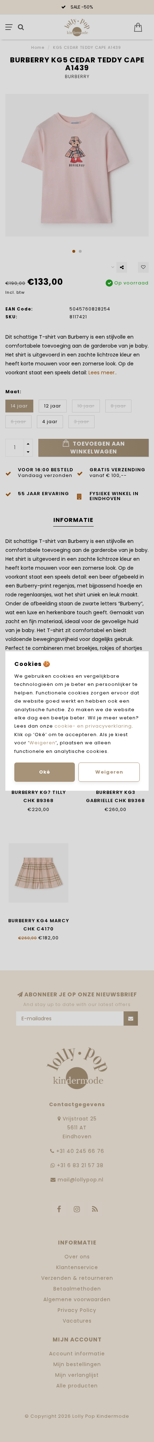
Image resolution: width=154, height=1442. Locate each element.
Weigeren (42, 742)
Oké (44, 772)
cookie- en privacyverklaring (93, 726)
